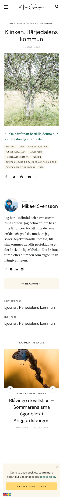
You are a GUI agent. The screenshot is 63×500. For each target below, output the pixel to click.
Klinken (37, 157)
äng (22, 147)
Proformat (47, 23)
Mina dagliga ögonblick (24, 23)
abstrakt (11, 147)
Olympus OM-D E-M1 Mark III (20, 167)
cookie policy (47, 477)
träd (41, 167)
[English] (5, 495)
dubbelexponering (38, 147)
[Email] (29, 177)
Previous (10, 389)
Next (53, 389)
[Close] (57, 466)
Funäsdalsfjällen (15, 152)
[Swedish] (9, 495)
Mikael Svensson (40, 206)
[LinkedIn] (16, 269)
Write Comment (31, 283)
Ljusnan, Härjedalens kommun (29, 307)
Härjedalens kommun (17, 157)
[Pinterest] (21, 177)
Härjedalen (35, 152)
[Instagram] (11, 269)
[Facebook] (6, 177)
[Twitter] (13, 177)
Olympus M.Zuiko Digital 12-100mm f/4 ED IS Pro (31, 162)
